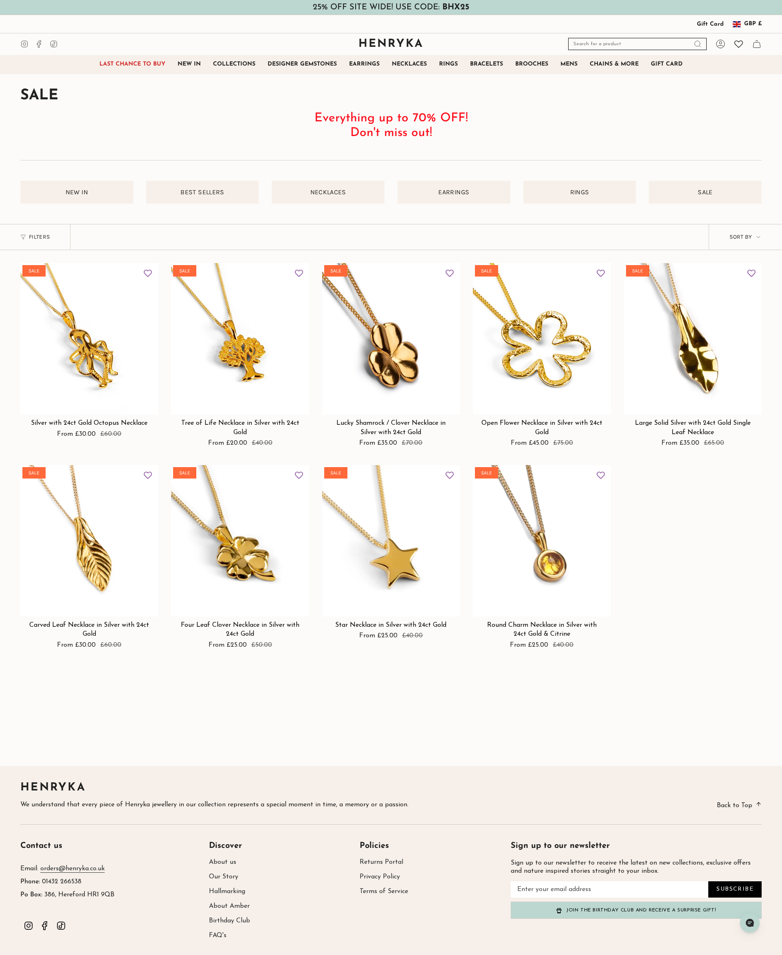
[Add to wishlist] (148, 273)
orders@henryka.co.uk (72, 868)
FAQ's (217, 935)
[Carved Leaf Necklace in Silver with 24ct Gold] (89, 541)
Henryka (53, 787)
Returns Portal (381, 862)
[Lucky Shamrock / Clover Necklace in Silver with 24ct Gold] (391, 339)
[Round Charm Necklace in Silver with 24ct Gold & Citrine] (542, 541)
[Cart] (756, 44)
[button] (234, 64)
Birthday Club (229, 921)
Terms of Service (384, 891)
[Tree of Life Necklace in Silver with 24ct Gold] (240, 339)
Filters (39, 236)
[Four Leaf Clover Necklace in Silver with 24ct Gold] (240, 541)
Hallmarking (227, 891)
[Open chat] (750, 923)
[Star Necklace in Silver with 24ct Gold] (391, 541)
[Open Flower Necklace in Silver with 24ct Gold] (542, 339)
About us (222, 862)
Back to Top (734, 805)
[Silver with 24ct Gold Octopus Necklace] (89, 339)
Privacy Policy (380, 877)
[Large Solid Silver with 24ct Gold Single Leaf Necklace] (693, 339)
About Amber (229, 906)
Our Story (223, 877)
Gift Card (710, 24)
